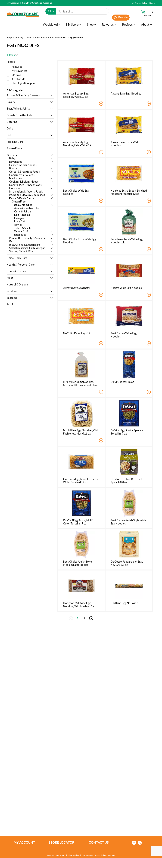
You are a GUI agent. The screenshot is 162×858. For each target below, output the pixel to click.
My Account (13, 2)
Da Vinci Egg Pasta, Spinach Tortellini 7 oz (127, 432)
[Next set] (91, 618)
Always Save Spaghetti (76, 287)
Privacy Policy (73, 855)
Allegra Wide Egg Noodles (126, 287)
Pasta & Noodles (58, 37)
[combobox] (50, 11)
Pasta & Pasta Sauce (36, 37)
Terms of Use (87, 855)
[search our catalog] (59, 11)
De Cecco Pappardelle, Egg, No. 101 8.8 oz (127, 563)
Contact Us (99, 842)
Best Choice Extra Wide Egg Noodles (79, 241)
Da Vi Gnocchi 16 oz (122, 381)
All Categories (15, 90)
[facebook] (134, 843)
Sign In (25, 2)
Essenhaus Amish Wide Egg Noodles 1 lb (127, 241)
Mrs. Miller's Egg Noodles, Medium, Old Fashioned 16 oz (80, 383)
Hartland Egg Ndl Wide (124, 603)
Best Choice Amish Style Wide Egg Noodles (128, 522)
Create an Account (42, 2)
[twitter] (140, 843)
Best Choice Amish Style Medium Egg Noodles (77, 563)
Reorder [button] (123, 17)
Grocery (19, 37)
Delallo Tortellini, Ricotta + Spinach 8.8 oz (126, 480)
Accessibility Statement (105, 855)
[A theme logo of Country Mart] (23, 8)
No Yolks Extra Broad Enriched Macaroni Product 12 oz (129, 192)
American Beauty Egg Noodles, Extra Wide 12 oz (79, 143)
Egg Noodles (76, 37)
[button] (50, 96)
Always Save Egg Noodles (126, 93)
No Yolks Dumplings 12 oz (78, 333)
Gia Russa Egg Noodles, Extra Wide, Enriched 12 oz (80, 480)
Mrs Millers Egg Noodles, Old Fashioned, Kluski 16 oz (80, 432)
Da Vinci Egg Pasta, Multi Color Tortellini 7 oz (78, 522)
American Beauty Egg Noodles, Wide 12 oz (76, 95)
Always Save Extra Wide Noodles (125, 143)
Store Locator (61, 842)
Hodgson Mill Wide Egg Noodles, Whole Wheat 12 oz (80, 604)
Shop (9, 37)
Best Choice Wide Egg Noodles (76, 192)
